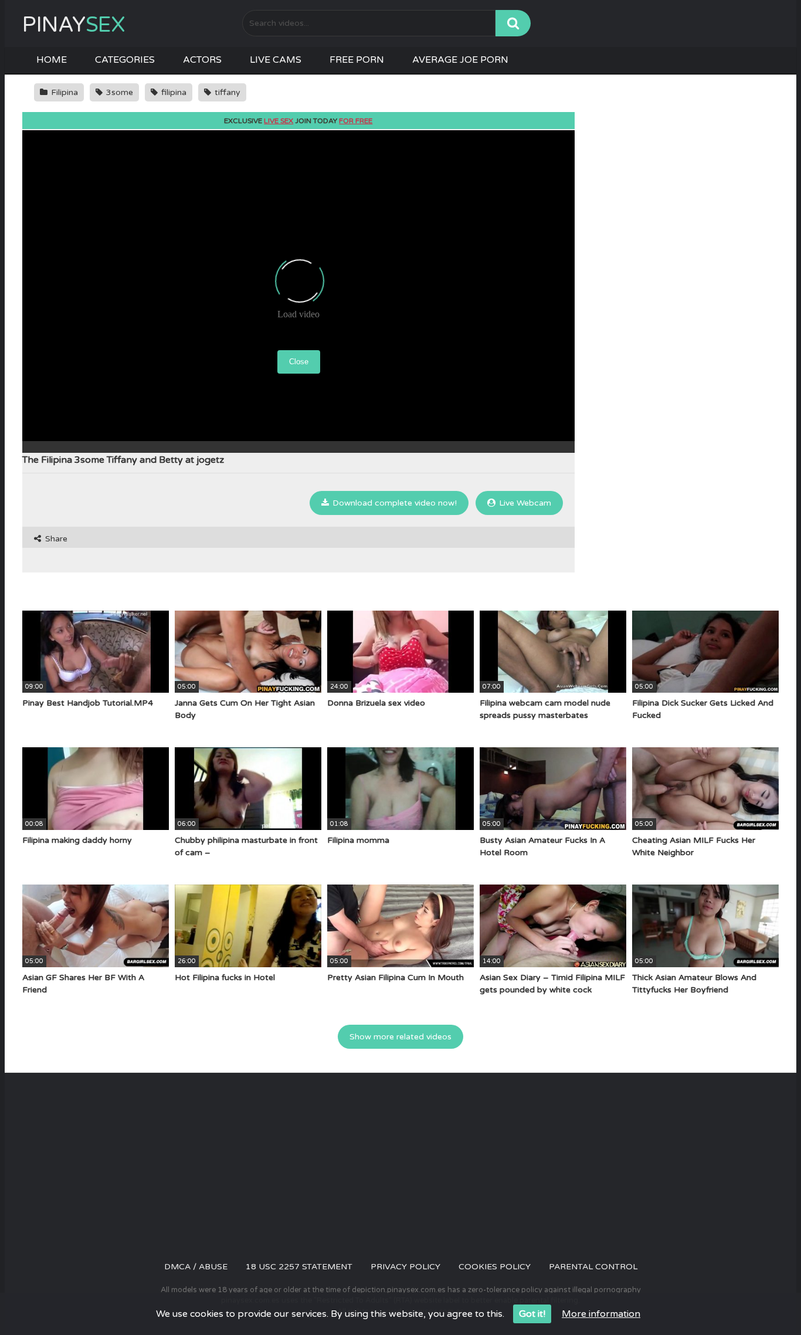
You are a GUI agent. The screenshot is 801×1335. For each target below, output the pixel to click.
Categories (125, 60)
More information (601, 1314)
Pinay (73, 25)
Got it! (532, 1314)
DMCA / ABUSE (196, 1267)
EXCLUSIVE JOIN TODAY (298, 121)
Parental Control (593, 1267)
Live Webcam (524, 503)
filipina (172, 92)
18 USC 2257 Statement (299, 1267)
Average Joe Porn (460, 60)
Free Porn (357, 60)
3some (118, 92)
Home (51, 60)
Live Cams (275, 60)
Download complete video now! (393, 503)
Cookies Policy (495, 1267)
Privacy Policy (405, 1267)
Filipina (63, 92)
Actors (202, 60)
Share (55, 539)
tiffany (226, 92)
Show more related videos (400, 1037)
